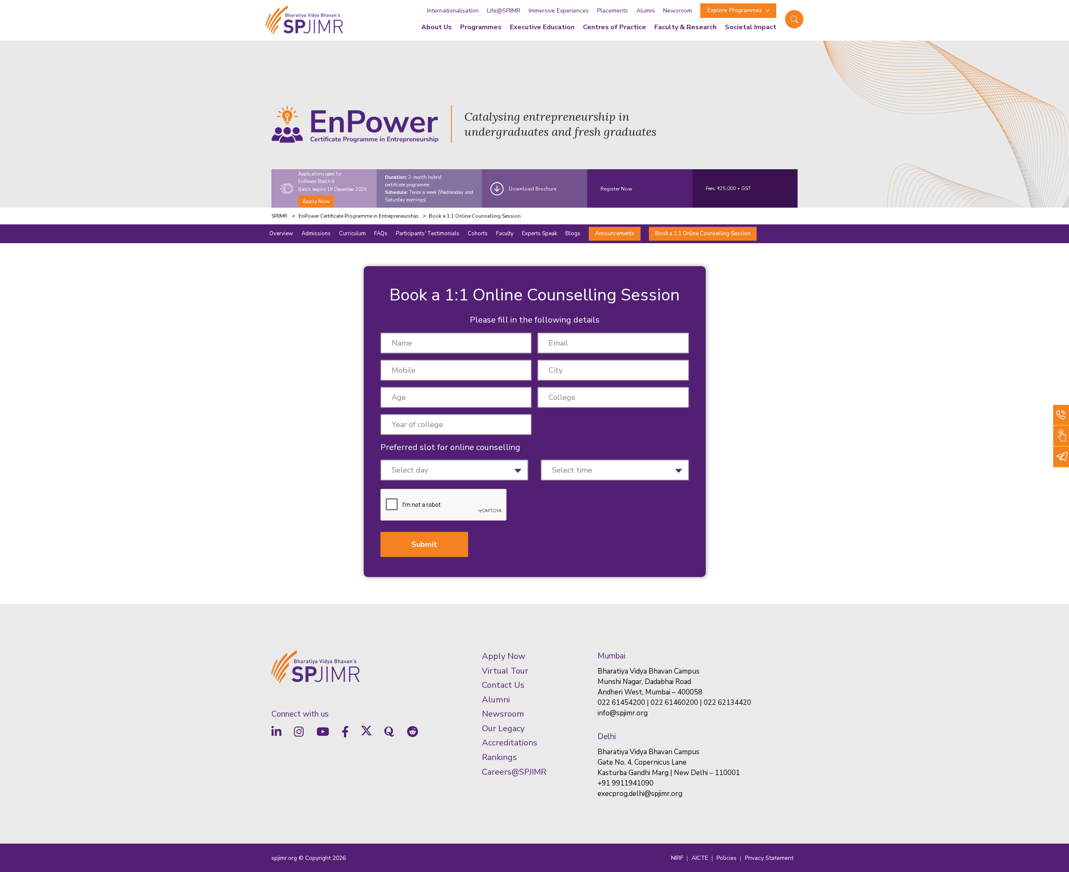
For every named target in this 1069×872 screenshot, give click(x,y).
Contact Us (503, 685)
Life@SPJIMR (503, 11)
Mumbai (612, 656)
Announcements (614, 233)
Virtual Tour (505, 670)
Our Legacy (503, 728)
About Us (436, 27)
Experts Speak (539, 233)
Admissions (316, 233)
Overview (281, 233)
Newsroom (677, 11)
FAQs (381, 233)
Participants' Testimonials (427, 233)
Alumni (645, 11)
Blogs (572, 233)
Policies (727, 858)
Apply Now (315, 201)
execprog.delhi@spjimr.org (640, 793)
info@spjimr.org (623, 713)
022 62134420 (727, 702)
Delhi (607, 736)
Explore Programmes (734, 10)
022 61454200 (621, 702)
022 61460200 (674, 702)
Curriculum (352, 233)
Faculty (505, 233)
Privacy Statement (769, 858)
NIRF (677, 858)
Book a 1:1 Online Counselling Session (702, 233)
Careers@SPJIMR (514, 772)
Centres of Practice (614, 27)
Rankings (499, 757)
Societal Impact (750, 27)
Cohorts (478, 233)
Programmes (481, 27)
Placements (612, 11)
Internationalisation (453, 11)
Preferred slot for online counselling (450, 447)
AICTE (700, 858)
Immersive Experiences (559, 11)
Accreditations (509, 742)
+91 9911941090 (626, 783)
